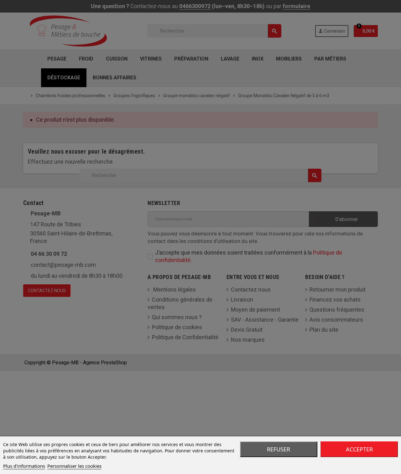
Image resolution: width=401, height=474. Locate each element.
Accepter (359, 449)
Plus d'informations (24, 466)
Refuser (278, 449)
